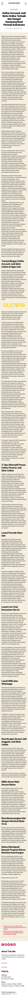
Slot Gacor (14, 9)
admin (11, 28)
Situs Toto (4, 963)
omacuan (4, 967)
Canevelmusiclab (14, 3)
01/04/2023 (19, 28)
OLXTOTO (14, 994)
